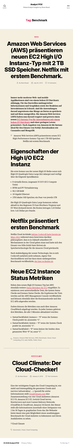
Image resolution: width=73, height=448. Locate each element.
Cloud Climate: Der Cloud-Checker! (36, 366)
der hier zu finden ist (43, 261)
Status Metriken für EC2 (36, 288)
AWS (36, 338)
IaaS (26, 340)
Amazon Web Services (26, 338)
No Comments (53, 376)
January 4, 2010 (37, 376)
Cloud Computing (31, 430)
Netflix (30, 340)
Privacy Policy (26, 443)
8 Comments (52, 83)
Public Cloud (37, 340)
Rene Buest (25, 83)
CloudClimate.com (37, 394)
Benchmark (42, 338)
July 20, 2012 (38, 83)
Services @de (36, 356)
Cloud (49, 338)
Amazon (16, 338)
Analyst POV (36, 4)
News (36, 37)
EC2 (22, 340)
